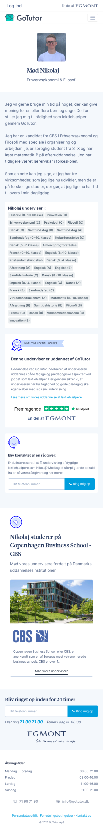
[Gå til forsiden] (23, 18)
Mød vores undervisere (51, 671)
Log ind (14, 5)
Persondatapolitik (25, 815)
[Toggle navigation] (92, 18)
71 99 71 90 (31, 721)
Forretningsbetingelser (56, 815)
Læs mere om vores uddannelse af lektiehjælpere (46, 397)
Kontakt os (83, 815)
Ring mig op (81, 484)
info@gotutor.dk (75, 801)
